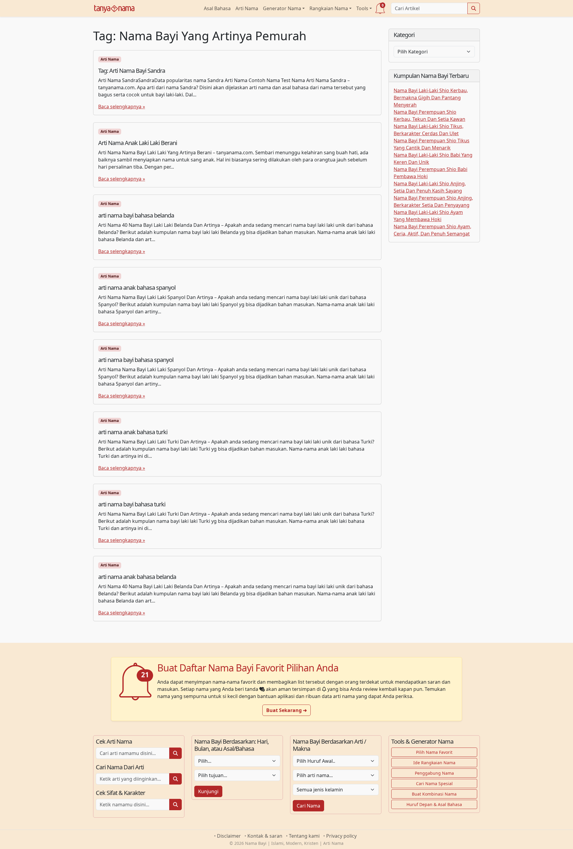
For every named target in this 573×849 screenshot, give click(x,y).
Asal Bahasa (217, 8)
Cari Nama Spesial (434, 783)
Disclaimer (229, 836)
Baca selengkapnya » (121, 106)
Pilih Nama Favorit (434, 752)
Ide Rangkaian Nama (434, 762)
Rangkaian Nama (328, 8)
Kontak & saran (264, 836)
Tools (362, 8)
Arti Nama (246, 8)
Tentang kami (304, 836)
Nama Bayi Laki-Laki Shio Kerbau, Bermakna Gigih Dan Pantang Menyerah (431, 97)
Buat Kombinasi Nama (434, 794)
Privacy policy (341, 836)
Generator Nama (282, 8)
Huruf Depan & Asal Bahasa (434, 804)
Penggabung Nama (434, 773)
